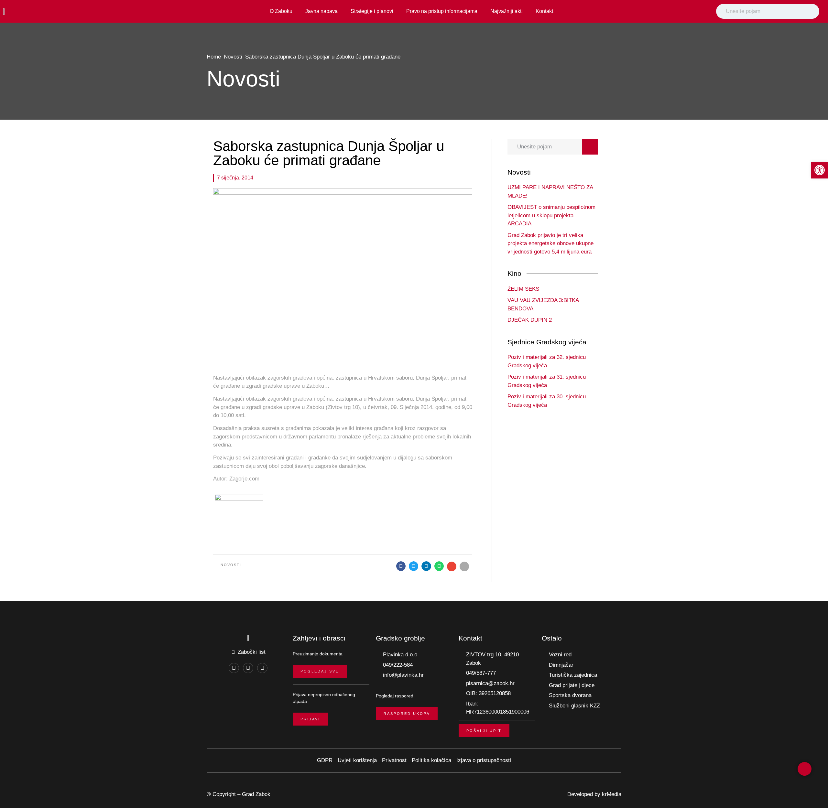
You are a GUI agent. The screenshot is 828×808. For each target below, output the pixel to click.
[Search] (813, 11)
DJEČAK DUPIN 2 (529, 320)
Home (214, 57)
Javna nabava (321, 11)
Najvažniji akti (506, 11)
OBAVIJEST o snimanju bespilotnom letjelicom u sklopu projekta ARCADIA (551, 215)
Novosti (233, 57)
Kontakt (544, 11)
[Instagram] (248, 668)
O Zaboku (281, 11)
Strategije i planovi (372, 11)
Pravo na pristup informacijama (441, 11)
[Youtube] (262, 668)
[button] (401, 566)
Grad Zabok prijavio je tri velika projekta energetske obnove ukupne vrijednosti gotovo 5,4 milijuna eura (550, 243)
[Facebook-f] (234, 668)
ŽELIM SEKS (523, 289)
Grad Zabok (256, 794)
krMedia (611, 794)
